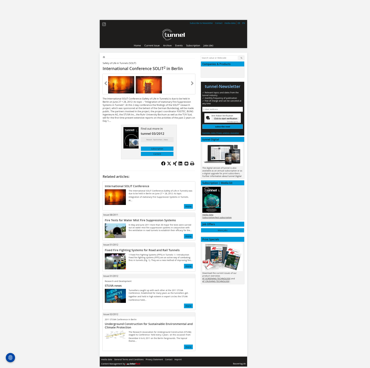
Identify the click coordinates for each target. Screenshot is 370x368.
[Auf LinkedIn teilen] (181, 165)
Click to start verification (225, 118)
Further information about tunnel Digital (222, 176)
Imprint (178, 359)
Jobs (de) (208, 45)
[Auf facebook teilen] (163, 165)
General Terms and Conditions (129, 359)
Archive (167, 45)
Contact (218, 23)
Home (137, 45)
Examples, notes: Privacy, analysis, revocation (220, 133)
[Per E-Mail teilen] (186, 163)
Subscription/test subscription (217, 217)
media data (229, 23)
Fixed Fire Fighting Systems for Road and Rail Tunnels (142, 250)
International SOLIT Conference (127, 186)
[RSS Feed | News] (104, 24)
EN (243, 23)
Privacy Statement (154, 359)
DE (239, 23)
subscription (157, 148)
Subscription (193, 45)
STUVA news (113, 286)
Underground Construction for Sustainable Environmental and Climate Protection (149, 325)
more (188, 206)
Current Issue (152, 45)
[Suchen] (241, 58)
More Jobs (222, 230)
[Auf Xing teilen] (175, 165)
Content (157, 154)
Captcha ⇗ (233, 122)
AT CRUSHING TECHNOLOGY (216, 281)
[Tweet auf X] (169, 165)
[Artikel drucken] (192, 163)
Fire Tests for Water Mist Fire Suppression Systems (140, 220)
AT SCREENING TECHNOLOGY (216, 278)
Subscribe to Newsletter (201, 23)
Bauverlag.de (239, 363)
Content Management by (113, 363)
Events (179, 45)
